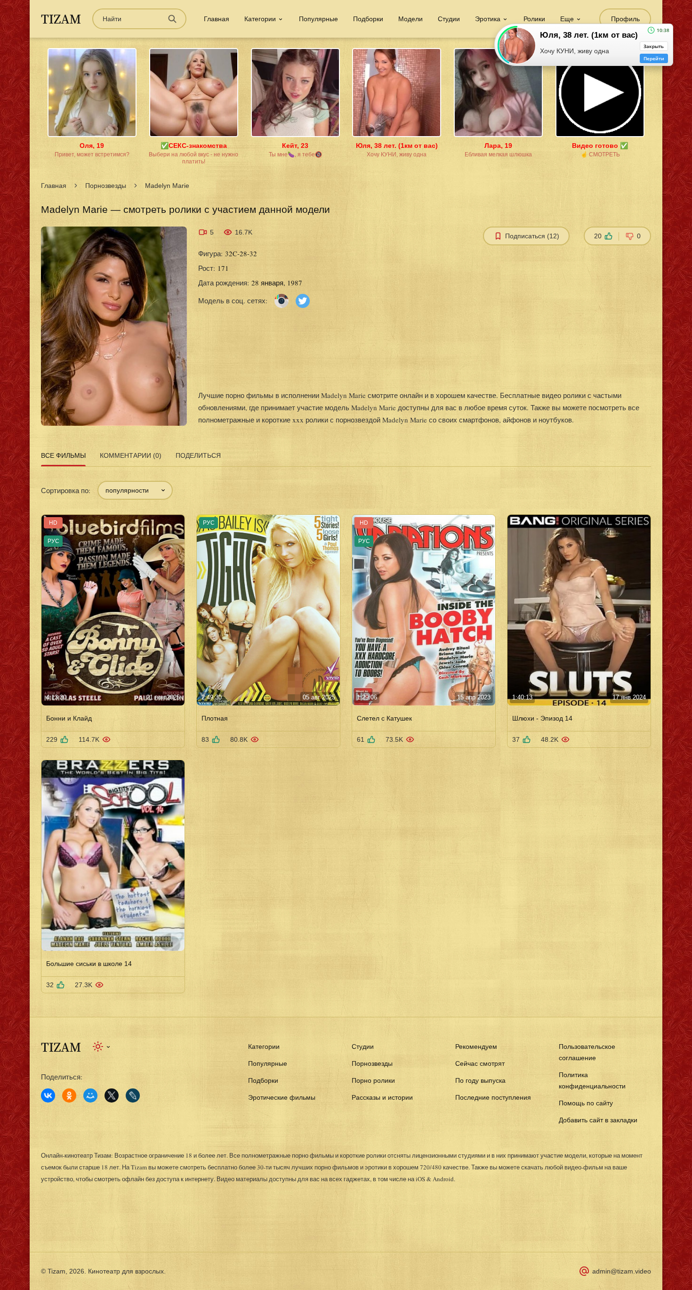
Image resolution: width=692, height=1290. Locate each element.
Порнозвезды (105, 185)
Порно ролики (373, 1080)
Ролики (534, 19)
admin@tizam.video (621, 1271)
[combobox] (135, 490)
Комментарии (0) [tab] (130, 455)
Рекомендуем (476, 1046)
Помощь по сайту (586, 1103)
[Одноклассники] (69, 1095)
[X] (112, 1095)
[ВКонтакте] (48, 1095)
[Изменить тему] (102, 1046)
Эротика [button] (487, 19)
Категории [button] (260, 19)
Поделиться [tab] (198, 455)
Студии (449, 19)
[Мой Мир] (90, 1095)
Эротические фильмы (281, 1097)
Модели (410, 19)
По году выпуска (480, 1080)
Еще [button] (567, 19)
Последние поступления (493, 1097)
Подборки (368, 19)
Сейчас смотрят (480, 1063)
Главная (216, 19)
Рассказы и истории (382, 1097)
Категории (264, 1046)
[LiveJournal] (133, 1095)
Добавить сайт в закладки (598, 1120)
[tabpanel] (346, 732)
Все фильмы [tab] (63, 455)
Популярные (318, 19)
